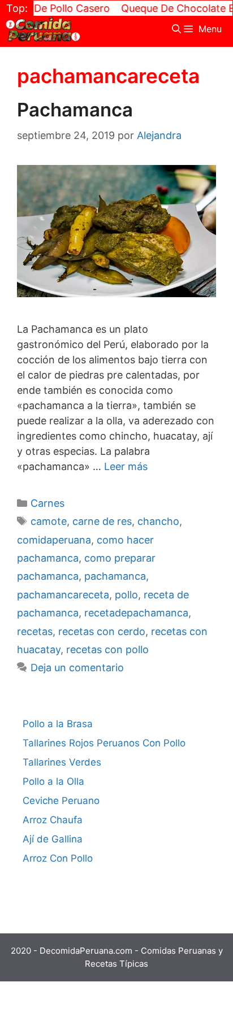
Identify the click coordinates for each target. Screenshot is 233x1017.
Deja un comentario (77, 667)
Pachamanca (75, 109)
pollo (126, 595)
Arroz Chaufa (53, 819)
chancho (158, 521)
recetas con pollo (107, 649)
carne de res (102, 521)
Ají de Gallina (53, 839)
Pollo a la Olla (53, 781)
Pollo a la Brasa (58, 723)
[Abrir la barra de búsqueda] (177, 29)
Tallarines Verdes (62, 762)
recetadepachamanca (136, 613)
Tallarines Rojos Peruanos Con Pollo (104, 743)
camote (49, 521)
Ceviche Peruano (61, 800)
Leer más (126, 466)
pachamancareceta (63, 595)
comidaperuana (54, 540)
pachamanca (115, 576)
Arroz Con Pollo (58, 858)
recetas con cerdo (101, 631)
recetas (35, 631)
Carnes (47, 503)
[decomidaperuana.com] (43, 29)
